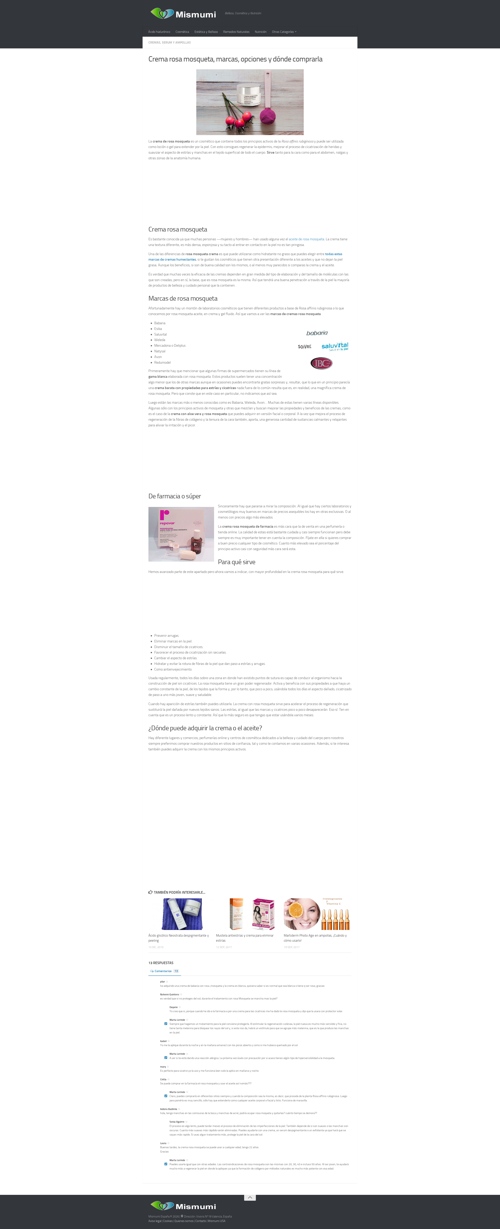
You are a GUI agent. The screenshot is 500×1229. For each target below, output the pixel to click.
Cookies (168, 1221)
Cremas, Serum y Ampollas (169, 42)
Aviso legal (154, 1221)
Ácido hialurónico (159, 32)
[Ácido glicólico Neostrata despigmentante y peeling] (182, 914)
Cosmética (182, 32)
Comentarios (166, 971)
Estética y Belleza (206, 32)
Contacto (200, 1221)
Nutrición (261, 32)
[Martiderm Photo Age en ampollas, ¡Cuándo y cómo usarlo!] (317, 914)
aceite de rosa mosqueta (306, 239)
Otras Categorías (283, 32)
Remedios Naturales (236, 32)
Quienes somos (184, 1221)
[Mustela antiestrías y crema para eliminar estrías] (249, 914)
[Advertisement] (250, 192)
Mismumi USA (216, 1221)
